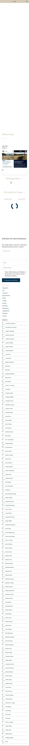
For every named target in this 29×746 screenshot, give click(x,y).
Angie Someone (9, 346)
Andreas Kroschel (9, 335)
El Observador (8, 447)
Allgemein (5, 288)
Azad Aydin (8, 358)
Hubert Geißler (8, 497)
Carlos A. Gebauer (9, 385)
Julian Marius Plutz (9, 517)
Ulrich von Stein (9, 722)
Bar (3, 290)
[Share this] (5, 183)
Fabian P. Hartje (9, 455)
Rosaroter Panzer (9, 656)
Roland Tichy (8, 648)
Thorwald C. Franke (10, 702)
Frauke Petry (8, 474)
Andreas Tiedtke (9, 342)
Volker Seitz (8, 730)
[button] (20, 6)
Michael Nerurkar (9, 579)
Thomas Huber (8, 699)
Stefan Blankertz (9, 672)
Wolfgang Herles (9, 737)
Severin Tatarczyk (9, 668)
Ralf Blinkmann (9, 633)
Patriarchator (8, 625)
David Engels (8, 420)
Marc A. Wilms (8, 540)
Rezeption (5, 305)
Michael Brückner (9, 567)
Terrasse (4, 316)
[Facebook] (19, 1)
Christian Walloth (9, 397)
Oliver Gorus (8, 617)
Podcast (4, 303)
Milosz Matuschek (9, 590)
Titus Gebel (8, 714)
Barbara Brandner (9, 362)
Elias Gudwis (8, 451)
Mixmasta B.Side (9, 594)
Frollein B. (7, 490)
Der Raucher (8, 428)
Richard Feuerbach (9, 637)
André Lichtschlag (9, 331)
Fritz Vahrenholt (9, 486)
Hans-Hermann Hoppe (10, 493)
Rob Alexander (8, 641)
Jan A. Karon (8, 509)
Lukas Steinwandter (10, 536)
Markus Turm (8, 559)
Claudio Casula (9, 408)
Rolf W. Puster (8, 652)
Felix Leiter (8, 459)
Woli (6, 741)
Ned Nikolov (8, 602)
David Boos (8, 416)
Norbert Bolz (8, 613)
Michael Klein (8, 575)
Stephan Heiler (8, 683)
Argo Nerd (5, 146)
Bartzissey (7, 366)
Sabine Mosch (8, 660)
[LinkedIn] (22, 1)
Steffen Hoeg (8, 679)
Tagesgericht (5, 311)
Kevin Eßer (8, 528)
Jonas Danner (8, 513)
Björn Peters (8, 377)
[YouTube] (24, 1)
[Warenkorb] (23, 6)
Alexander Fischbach (10, 323)
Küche (4, 298)
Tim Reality (8, 710)
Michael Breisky (9, 563)
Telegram (4, 313)
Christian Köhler (9, 393)
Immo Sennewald (9, 501)
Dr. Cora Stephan (9, 439)
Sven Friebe (8, 687)
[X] (27, 1)
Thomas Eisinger (9, 695)
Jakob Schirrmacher (10, 505)
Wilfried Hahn (8, 733)
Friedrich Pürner (9, 478)
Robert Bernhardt (9, 644)
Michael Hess (8, 571)
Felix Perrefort (8, 462)
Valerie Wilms (8, 726)
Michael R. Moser (9, 582)
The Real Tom (8, 691)
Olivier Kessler (8, 621)
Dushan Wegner (9, 443)
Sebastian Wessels (9, 664)
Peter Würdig (8, 629)
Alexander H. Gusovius (11, 327)
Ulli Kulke (7, 718)
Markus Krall (8, 555)
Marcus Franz (8, 552)
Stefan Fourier (8, 675)
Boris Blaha (8, 381)
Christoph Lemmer (9, 404)
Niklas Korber (8, 610)
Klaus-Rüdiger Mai (9, 532)
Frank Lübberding (9, 470)
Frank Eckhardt (9, 466)
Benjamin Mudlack (9, 373)
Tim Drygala (8, 706)
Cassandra (7, 389)
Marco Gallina (8, 548)
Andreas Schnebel (9, 339)
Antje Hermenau (9, 350)
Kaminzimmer (6, 295)
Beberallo (7, 370)
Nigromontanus (9, 606)
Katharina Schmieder (10, 524)
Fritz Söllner (8, 482)
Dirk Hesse (8, 435)
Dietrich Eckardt (9, 431)
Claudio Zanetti (9, 412)
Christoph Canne (9, 401)
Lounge (4, 300)
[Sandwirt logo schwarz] (4, 5)
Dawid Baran (8, 424)
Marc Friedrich (8, 544)
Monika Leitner (9, 598)
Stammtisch (5, 308)
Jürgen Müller (8, 521)
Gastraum (5, 293)
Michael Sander (9, 586)
